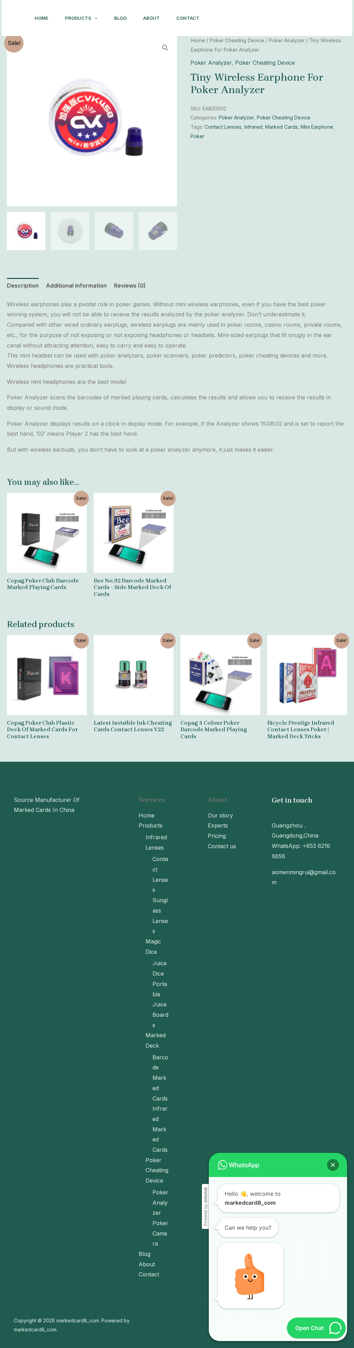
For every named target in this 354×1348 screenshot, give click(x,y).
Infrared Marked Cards (160, 1129)
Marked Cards (281, 127)
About (151, 18)
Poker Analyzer (287, 40)
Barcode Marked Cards (160, 1078)
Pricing (217, 835)
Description (23, 285)
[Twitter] (258, 18)
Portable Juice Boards (160, 1004)
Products (78, 18)
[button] (333, 1165)
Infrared (253, 127)
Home (41, 18)
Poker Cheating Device (236, 40)
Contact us (222, 846)
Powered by (205, 1206)
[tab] (23, 286)
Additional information (76, 285)
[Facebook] (243, 18)
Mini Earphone (317, 127)
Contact (187, 18)
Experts (218, 825)
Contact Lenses (223, 127)
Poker (197, 136)
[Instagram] (228, 18)
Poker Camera (160, 1233)
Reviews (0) (130, 285)
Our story (220, 815)
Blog (120, 18)
